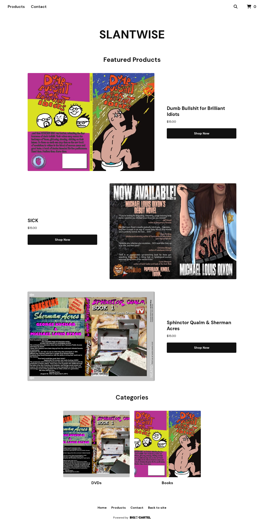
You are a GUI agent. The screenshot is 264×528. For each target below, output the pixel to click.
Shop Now (201, 133)
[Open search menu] (235, 6)
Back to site (157, 508)
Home (102, 508)
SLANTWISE (132, 34)
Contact (39, 6)
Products (16, 6)
